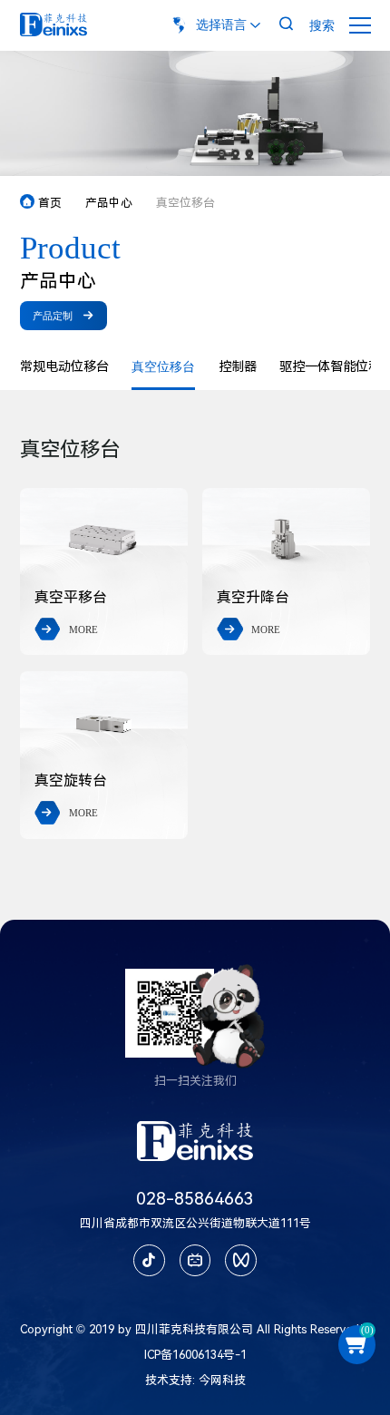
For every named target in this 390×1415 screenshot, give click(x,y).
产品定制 (63, 315)
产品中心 (108, 203)
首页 (43, 203)
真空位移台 (163, 366)
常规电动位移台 (64, 367)
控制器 (238, 367)
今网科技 (222, 1380)
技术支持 (168, 1380)
